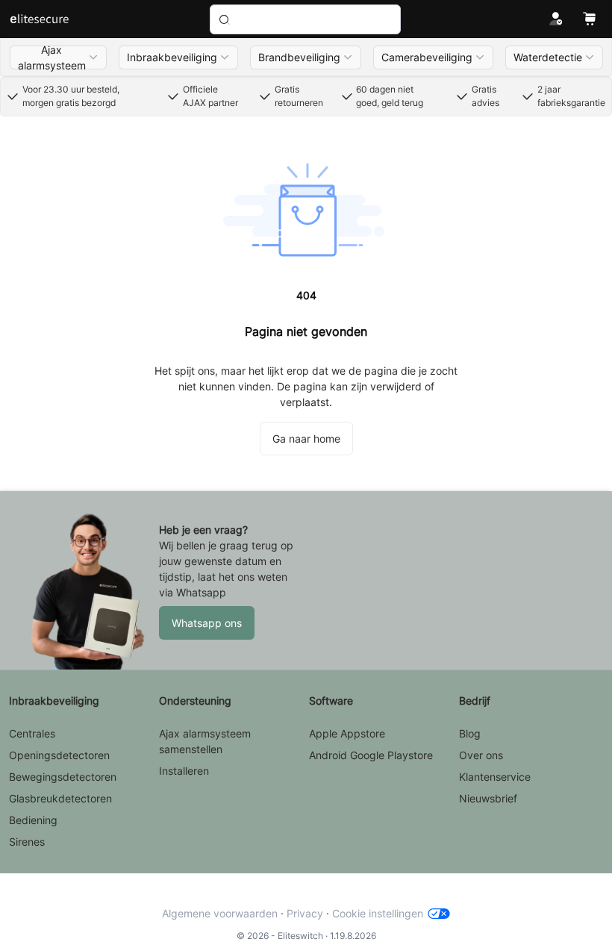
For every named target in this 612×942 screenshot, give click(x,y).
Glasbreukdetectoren (60, 798)
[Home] (39, 19)
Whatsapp (201, 592)
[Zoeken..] (305, 19)
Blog (470, 733)
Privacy (305, 913)
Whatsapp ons (207, 623)
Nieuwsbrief (488, 798)
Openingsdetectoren (59, 755)
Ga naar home (306, 438)
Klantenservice (495, 776)
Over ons (481, 755)
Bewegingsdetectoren (62, 776)
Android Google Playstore (371, 755)
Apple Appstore (347, 733)
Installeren (184, 770)
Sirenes (27, 841)
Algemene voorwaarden (220, 913)
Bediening (33, 820)
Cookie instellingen (377, 913)
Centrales (32, 733)
